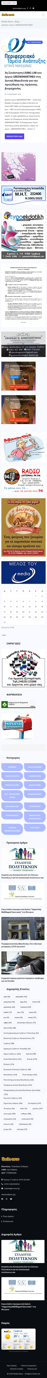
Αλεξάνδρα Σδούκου (26, 1023)
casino (12, 767)
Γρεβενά (9, 1043)
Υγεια (34, 828)
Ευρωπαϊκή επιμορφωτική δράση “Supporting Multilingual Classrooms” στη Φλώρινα (18, 1307)
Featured (25, 1007)
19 (17, 612)
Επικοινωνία (8, 1221)
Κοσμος (34, 806)
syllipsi (8, 1023)
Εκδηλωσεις (35, 794)
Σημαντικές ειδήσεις (13, 1103)
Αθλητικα (12, 776)
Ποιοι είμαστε (8, 1216)
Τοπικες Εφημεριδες (12, 829)
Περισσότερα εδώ (15, 136)
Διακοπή (31, 1054)
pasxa (32, 1012)
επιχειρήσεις (10, 1119)
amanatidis (21, 997)
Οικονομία (12, 815)
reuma (18, 1017)
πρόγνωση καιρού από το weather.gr (18, 1351)
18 (11, 612)
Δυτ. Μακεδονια (12, 795)
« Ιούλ (3, 635)
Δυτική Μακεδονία (12, 1059)
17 (4, 612)
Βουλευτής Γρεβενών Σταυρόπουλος (19, 1038)
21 (29, 612)
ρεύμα (7, 1129)
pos (6, 1017)
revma (32, 1017)
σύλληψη (22, 1129)
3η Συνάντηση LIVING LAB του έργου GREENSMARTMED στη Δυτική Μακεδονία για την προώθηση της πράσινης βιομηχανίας (23, 80)
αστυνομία (9, 1114)
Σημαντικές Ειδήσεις (35, 817)
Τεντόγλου (9, 1108)
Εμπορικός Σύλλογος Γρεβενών (17, 1069)
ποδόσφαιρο (25, 1124)
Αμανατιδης (10, 1028)
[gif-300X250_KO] (18, 166)
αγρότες (38, 1108)
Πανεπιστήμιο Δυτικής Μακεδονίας (19, 1080)
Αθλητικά (35, 767)
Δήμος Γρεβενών (12, 1054)
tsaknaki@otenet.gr (12, 1188)
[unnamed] (23, 344)
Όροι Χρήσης (12, 1365)
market (8, 1012)
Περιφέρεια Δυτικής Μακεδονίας (18, 1085)
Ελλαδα (12, 806)
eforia (36, 1002)
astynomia (9, 1002)
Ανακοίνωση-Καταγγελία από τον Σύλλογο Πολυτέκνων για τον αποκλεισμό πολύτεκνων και (19, 1269)
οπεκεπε (8, 1124)
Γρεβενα (12, 785)
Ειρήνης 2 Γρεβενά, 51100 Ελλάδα (16, 1180)
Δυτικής (32, 1059)
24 (5, 617)
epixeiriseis (9, 1007)
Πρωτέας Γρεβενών (13, 1098)
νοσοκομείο (27, 1119)
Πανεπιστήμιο (29, 1075)
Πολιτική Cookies (16, 1369)
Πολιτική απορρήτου (28, 1365)
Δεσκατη (35, 785)
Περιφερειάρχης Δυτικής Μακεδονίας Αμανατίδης (22, 1090)
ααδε (23, 1108)
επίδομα (26, 1114)
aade (7, 997)
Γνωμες (35, 776)
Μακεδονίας (10, 1075)
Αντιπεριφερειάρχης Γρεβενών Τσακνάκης (21, 1033)
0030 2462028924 (12, 1184)
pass (20, 1012)
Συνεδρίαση (34, 1103)
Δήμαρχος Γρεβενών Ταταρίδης (17, 1049)
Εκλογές (9, 1064)
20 (23, 612)
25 (11, 617)
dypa (23, 1002)
